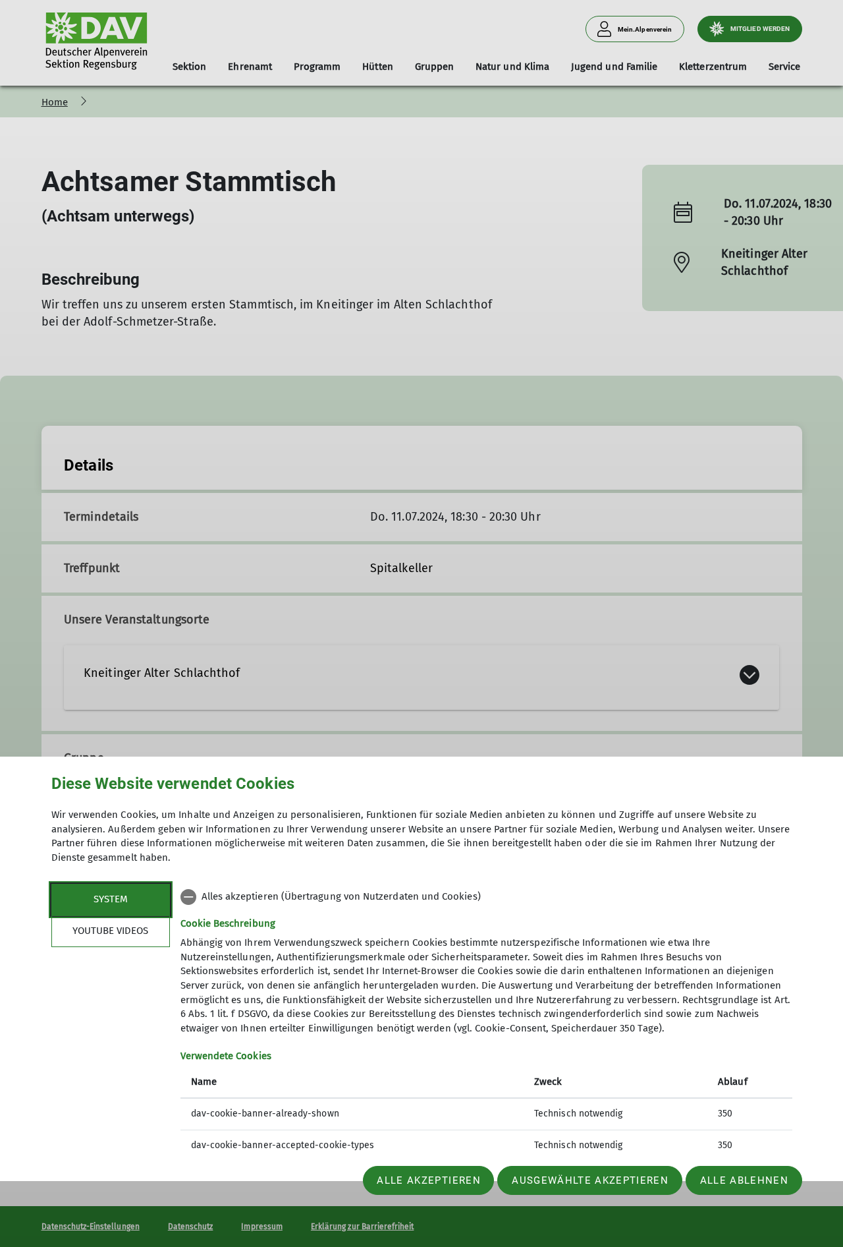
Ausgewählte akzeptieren (590, 1180)
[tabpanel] (486, 1022)
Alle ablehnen (744, 1180)
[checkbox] (486, 897)
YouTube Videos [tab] (110, 931)
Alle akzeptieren (428, 1180)
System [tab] (111, 899)
